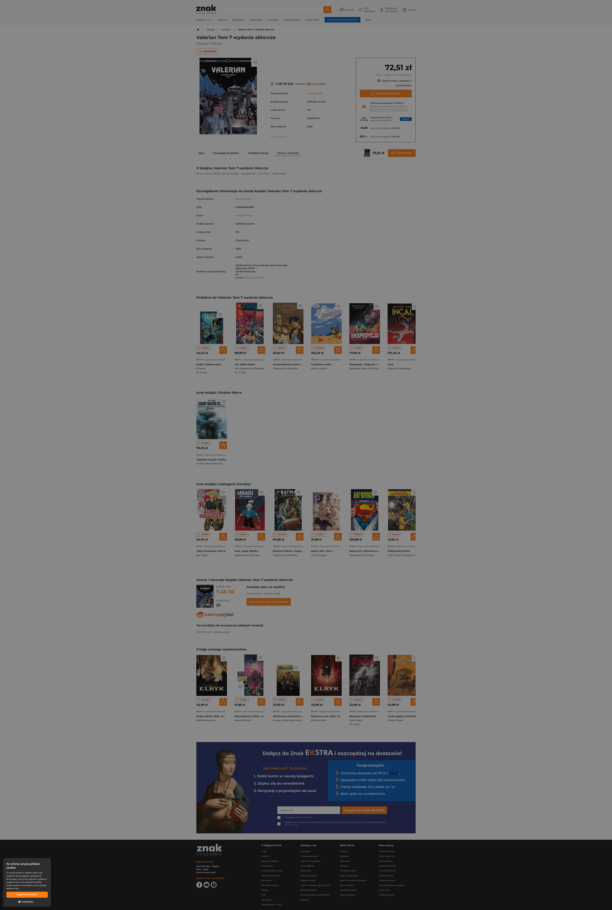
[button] (27, 902)
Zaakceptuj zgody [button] (27, 894)
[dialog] (27, 882)
